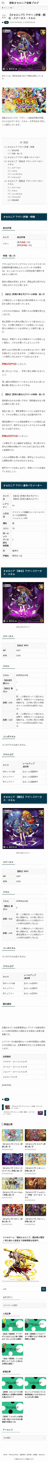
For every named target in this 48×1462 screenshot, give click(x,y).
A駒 (6, 22)
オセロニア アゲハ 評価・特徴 (21, 147)
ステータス (16, 168)
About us (42, 1454)
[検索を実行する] (43, 1289)
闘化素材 (15, 200)
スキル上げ (16, 177)
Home (5, 1454)
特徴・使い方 (17, 154)
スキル (14, 171)
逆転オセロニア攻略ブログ (24, 3)
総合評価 (15, 150)
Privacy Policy (13, 1454)
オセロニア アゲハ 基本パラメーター (24, 157)
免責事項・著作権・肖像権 (28, 1454)
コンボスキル (17, 174)
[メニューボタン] (3, 3)
